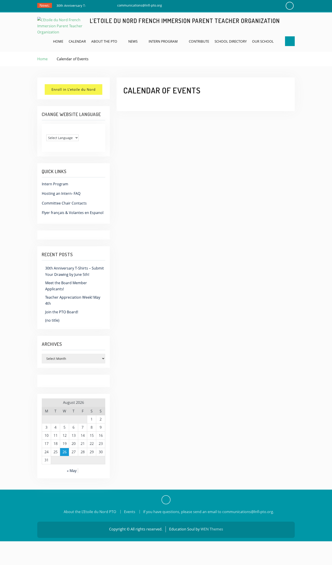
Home (58, 41)
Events (129, 512)
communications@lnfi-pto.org (139, 5)
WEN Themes (212, 529)
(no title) (52, 320)
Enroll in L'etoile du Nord (73, 89)
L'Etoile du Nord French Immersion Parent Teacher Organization (185, 20)
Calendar (77, 41)
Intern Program (163, 41)
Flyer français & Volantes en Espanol (72, 212)
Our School (263, 41)
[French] (53, 131)
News (133, 41)
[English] (48, 131)
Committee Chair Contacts (64, 203)
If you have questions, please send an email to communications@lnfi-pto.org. (208, 512)
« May (72, 470)
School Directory (231, 41)
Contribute (199, 41)
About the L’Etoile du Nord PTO (90, 512)
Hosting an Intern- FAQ (61, 193)
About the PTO (104, 41)
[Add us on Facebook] (166, 499)
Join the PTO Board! (61, 311)
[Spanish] (57, 131)
